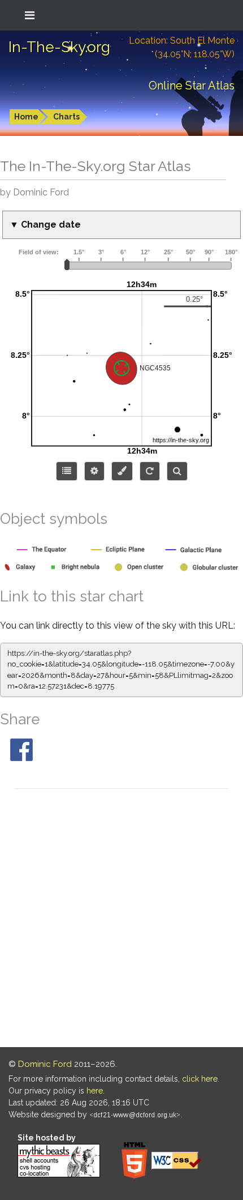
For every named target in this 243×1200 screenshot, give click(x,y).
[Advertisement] (121, 919)
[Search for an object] (177, 471)
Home (26, 116)
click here (200, 1078)
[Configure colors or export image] (122, 471)
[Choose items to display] (66, 471)
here (94, 1090)
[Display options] (94, 471)
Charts (66, 116)
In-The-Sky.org (59, 47)
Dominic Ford (45, 1064)
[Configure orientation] (150, 471)
